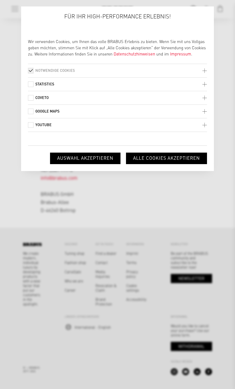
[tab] (117, 70)
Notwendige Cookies (55, 70)
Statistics (44, 84)
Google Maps (47, 111)
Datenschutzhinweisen (134, 54)
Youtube (43, 124)
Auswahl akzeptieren (85, 158)
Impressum (180, 54)
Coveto (42, 97)
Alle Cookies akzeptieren (166, 158)
